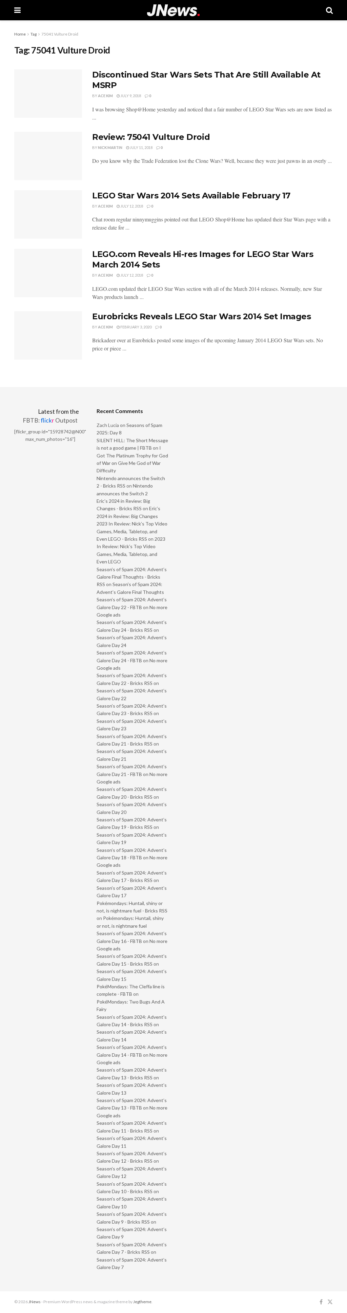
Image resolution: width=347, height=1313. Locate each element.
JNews (34, 1301)
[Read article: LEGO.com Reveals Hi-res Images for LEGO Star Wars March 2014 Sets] (48, 273)
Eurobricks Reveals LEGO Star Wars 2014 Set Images (201, 316)
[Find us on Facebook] (321, 1302)
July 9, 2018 (130, 95)
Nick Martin (110, 147)
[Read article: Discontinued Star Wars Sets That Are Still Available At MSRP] (48, 93)
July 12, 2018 (131, 206)
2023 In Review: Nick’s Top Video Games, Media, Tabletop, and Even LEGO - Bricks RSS (132, 531)
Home (20, 34)
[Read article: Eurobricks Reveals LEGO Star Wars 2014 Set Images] (48, 335)
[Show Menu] (17, 10)
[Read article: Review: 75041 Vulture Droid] (48, 156)
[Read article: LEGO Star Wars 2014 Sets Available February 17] (48, 214)
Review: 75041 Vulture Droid (151, 137)
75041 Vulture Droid (59, 34)
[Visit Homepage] (173, 10)
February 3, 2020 (135, 327)
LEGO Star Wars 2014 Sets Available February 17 (191, 195)
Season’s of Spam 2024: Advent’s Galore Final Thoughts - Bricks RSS (132, 576)
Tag (33, 34)
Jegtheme (142, 1301)
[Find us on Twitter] (330, 1302)
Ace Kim (105, 95)
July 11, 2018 (140, 147)
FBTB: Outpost (50, 420)
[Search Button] (329, 10)
